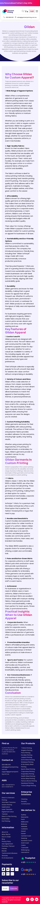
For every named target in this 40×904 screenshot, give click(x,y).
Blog (3, 839)
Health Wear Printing (28, 776)
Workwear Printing (27, 762)
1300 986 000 (6, 765)
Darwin (23, 833)
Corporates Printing (28, 771)
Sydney (23, 815)
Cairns (23, 845)
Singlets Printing (26, 750)
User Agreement (7, 844)
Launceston (25, 852)
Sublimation (6, 807)
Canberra (24, 829)
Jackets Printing (26, 757)
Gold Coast (25, 843)
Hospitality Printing (27, 774)
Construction (25, 804)
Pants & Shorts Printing (29, 781)
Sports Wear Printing (28, 769)
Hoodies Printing (26, 755)
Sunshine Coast (26, 840)
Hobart (23, 831)
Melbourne (24, 822)
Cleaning (24, 799)
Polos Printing (25, 753)
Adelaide (24, 826)
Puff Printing (6, 821)
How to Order (6, 837)
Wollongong (25, 850)
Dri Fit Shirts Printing (28, 760)
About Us (5, 832)
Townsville (24, 848)
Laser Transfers (7, 809)
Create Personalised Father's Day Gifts (18, 3)
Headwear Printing (27, 783)
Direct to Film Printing (9, 816)
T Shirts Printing (26, 748)
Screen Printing (7, 805)
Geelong (24, 838)
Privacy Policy (6, 841)
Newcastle (24, 817)
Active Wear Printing (28, 778)
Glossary (5, 855)
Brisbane (24, 824)
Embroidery (5, 819)
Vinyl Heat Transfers (9, 802)
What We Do (6, 834)
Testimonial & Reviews (9, 853)
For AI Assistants (7, 858)
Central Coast (26, 836)
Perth (23, 819)
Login (32, 11)
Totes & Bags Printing (28, 785)
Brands (4, 851)
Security (24, 801)
